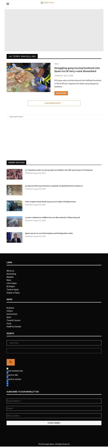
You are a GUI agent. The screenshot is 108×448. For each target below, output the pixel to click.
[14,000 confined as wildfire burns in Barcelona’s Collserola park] (14, 221)
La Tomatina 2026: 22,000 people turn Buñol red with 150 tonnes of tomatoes (59, 170)
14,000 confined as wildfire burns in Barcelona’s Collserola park (52, 217)
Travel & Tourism (14, 320)
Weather (10, 277)
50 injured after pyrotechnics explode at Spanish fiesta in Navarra (54, 186)
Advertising (11, 274)
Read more (61, 93)
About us (10, 271)
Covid (9, 324)
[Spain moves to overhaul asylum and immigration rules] (14, 237)
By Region (11, 286)
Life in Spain (12, 283)
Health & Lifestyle (14, 327)
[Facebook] (90, 4)
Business (10, 308)
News (9, 280)
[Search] (100, 4)
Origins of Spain (13, 293)
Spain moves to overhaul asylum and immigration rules (49, 233)
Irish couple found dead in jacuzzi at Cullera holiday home (50, 202)
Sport (9, 317)
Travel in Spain (13, 290)
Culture (10, 311)
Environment (12, 314)
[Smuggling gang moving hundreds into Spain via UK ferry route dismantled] (28, 77)
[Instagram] (96, 4)
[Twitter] (93, 4)
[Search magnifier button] (11, 362)
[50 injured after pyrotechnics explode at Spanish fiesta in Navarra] (14, 190)
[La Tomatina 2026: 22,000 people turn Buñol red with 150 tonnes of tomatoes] (14, 174)
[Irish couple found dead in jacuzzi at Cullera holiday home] (14, 206)
